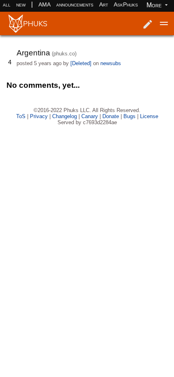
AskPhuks (126, 4)
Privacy (39, 116)
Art (103, 4)
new (20, 4)
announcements (74, 4)
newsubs (110, 63)
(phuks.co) (64, 54)
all (7, 4)
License (149, 116)
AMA (44, 4)
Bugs (129, 116)
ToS (20, 116)
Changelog (64, 116)
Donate (110, 116)
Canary (89, 116)
